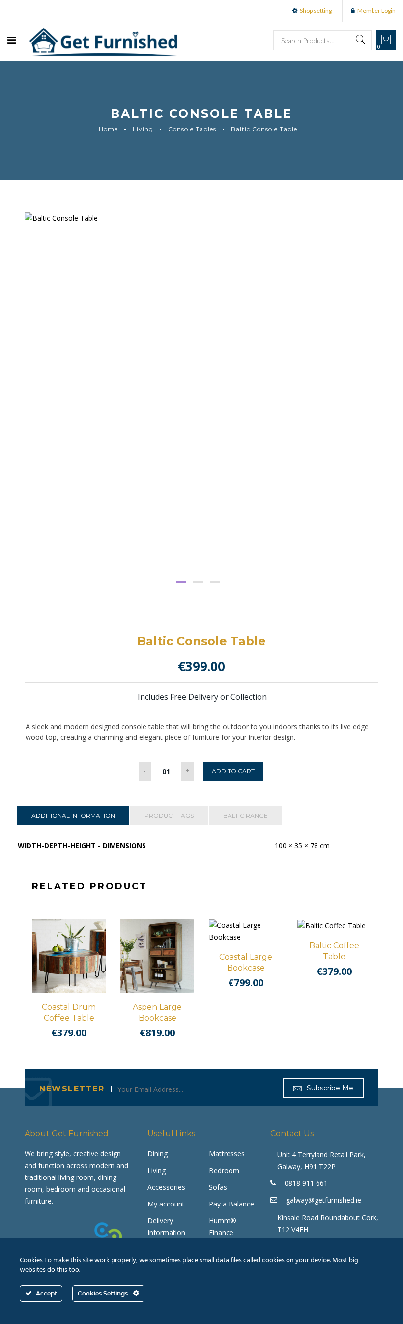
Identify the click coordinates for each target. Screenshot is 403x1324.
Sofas (218, 1187)
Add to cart (233, 771)
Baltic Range (245, 815)
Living (143, 129)
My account (166, 1203)
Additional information (73, 815)
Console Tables (192, 129)
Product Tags (169, 815)
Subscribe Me (329, 1088)
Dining (157, 1153)
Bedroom (224, 1170)
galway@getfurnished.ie (323, 1200)
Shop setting (316, 10)
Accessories (166, 1187)
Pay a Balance (231, 1203)
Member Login (376, 10)
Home (108, 129)
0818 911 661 (306, 1183)
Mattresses (227, 1153)
